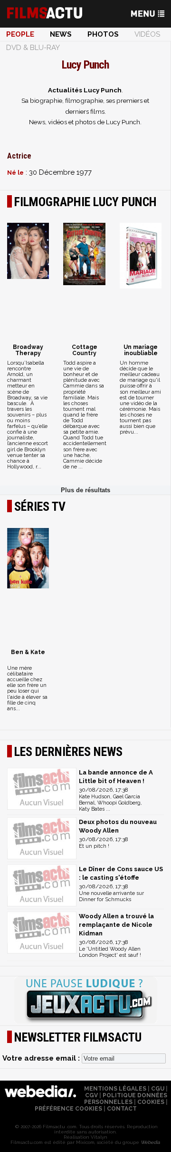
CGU (157, 1088)
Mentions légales (115, 1088)
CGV (91, 1095)
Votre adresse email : (42, 1058)
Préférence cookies (68, 1108)
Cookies (150, 1102)
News (61, 34)
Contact (122, 1108)
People (20, 34)
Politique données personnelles (125, 1098)
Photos (103, 34)
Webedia (150, 1142)
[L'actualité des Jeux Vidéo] (85, 1000)
